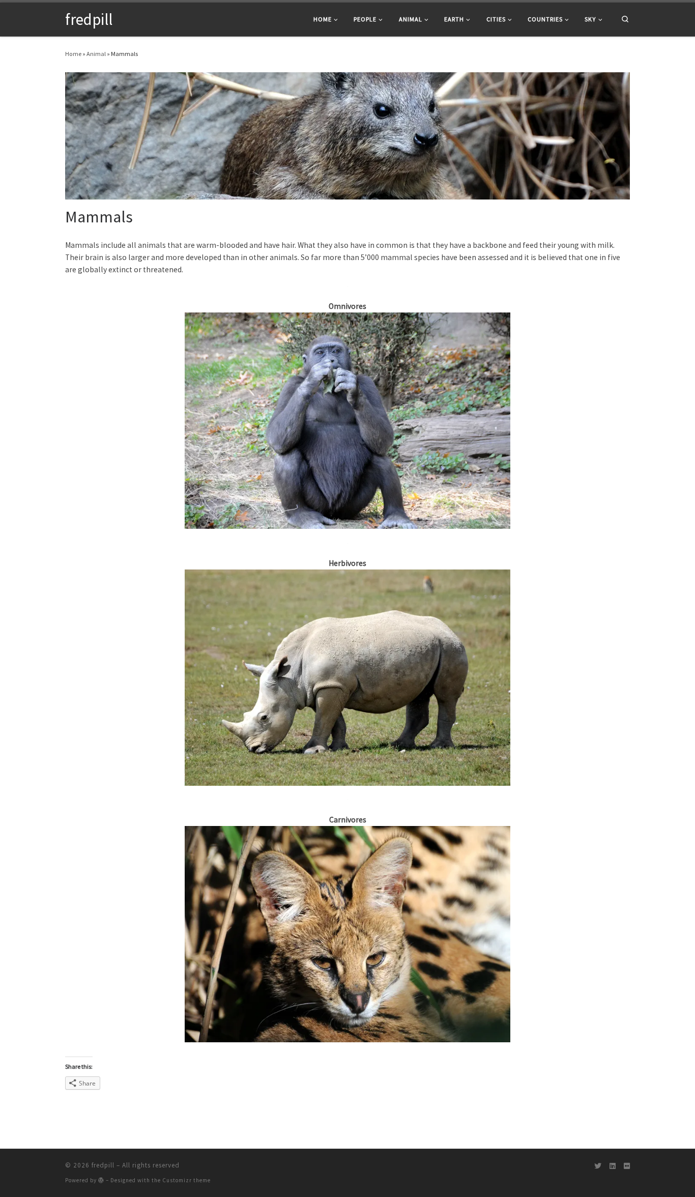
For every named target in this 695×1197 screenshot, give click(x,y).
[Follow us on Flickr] (627, 1166)
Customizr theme (186, 1180)
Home (73, 54)
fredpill (103, 1165)
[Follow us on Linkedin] (613, 1166)
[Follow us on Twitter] (597, 1166)
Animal (96, 54)
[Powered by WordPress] (101, 1180)
